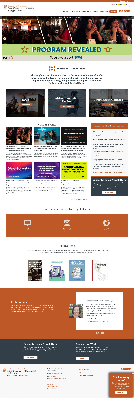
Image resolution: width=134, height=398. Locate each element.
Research (95, 11)
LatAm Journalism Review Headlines (109, 126)
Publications (104, 11)
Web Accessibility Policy (53, 386)
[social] (120, 11)
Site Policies (50, 384)
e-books (46, 253)
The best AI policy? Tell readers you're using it (107, 159)
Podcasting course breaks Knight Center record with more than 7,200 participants (46, 148)
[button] (132, 17)
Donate (113, 11)
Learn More (25, 104)
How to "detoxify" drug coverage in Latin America (109, 139)
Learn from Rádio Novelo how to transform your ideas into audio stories (45, 183)
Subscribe (109, 192)
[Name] (129, 6)
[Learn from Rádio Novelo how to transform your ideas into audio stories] (47, 170)
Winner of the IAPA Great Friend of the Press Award (66, 17)
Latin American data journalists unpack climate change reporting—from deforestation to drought (73, 148)
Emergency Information (53, 382)
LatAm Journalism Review (86, 375)
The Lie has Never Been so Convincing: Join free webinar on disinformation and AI (73, 183)
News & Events (86, 11)
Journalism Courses (84, 369)
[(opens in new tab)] (35, 270)
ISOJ (80, 372)
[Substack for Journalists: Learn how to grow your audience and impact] (19, 170)
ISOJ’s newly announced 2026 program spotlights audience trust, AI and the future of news (18, 148)
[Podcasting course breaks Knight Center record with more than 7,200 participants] (47, 136)
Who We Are (66, 11)
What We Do (76, 11)
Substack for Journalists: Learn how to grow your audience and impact (17, 183)
